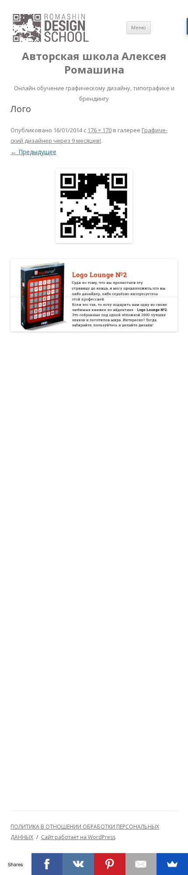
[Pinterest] (109, 864)
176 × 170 (99, 130)
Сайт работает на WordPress (78, 837)
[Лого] (94, 206)
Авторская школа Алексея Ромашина (94, 63)
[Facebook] (47, 864)
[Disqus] (94, 452)
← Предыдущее (33, 152)
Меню (138, 27)
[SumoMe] (172, 864)
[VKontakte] (78, 864)
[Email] (141, 864)
